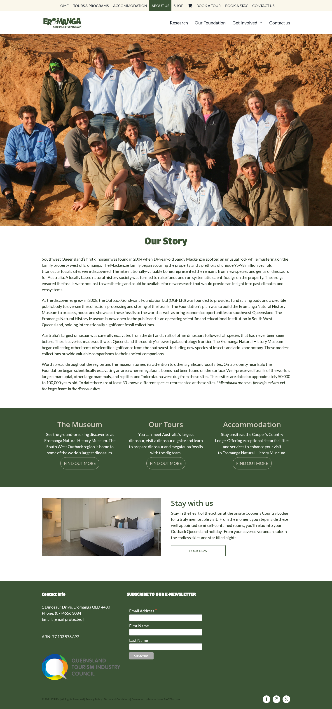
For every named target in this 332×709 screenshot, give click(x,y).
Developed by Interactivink (147, 699)
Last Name (138, 640)
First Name (139, 625)
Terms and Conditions (117, 699)
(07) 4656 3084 (68, 613)
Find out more (80, 463)
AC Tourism (173, 699)
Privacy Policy (94, 699)
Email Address (143, 610)
